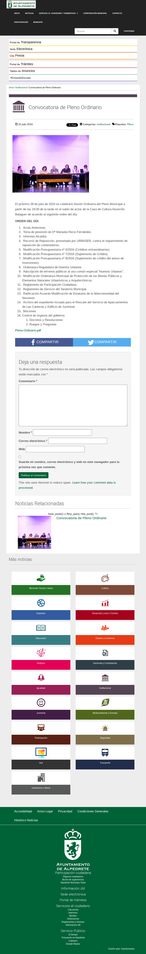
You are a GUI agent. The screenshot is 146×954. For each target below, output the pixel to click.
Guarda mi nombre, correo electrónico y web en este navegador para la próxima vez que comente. (69, 464)
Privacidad (65, 811)
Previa (17, 55)
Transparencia (25, 42)
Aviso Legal (45, 811)
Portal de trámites (73, 900)
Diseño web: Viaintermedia (121, 949)
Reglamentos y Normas (73, 922)
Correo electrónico (33, 441)
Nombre (25, 432)
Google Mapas (73, 944)
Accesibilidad (23, 811)
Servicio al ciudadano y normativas (57, 13)
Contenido (129, 31)
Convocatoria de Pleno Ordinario (81, 518)
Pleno (130, 124)
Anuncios (22, 71)
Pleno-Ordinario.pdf (28, 330)
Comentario (28, 381)
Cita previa (73, 909)
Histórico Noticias (26, 820)
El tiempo (73, 934)
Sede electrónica (73, 894)
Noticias (29, 13)
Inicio (17, 13)
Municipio (38, 22)
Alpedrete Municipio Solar (73, 882)
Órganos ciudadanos (73, 876)
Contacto (117, 13)
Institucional (21, 87)
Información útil (73, 888)
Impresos (73, 912)
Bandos (73, 915)
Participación (21, 22)
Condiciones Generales (92, 811)
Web (22, 449)
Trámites (21, 64)
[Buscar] (114, 31)
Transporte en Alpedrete (73, 937)
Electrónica (21, 49)
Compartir (47, 342)
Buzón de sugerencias (73, 879)
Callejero (73, 941)
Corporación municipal (95, 13)
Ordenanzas (73, 919)
